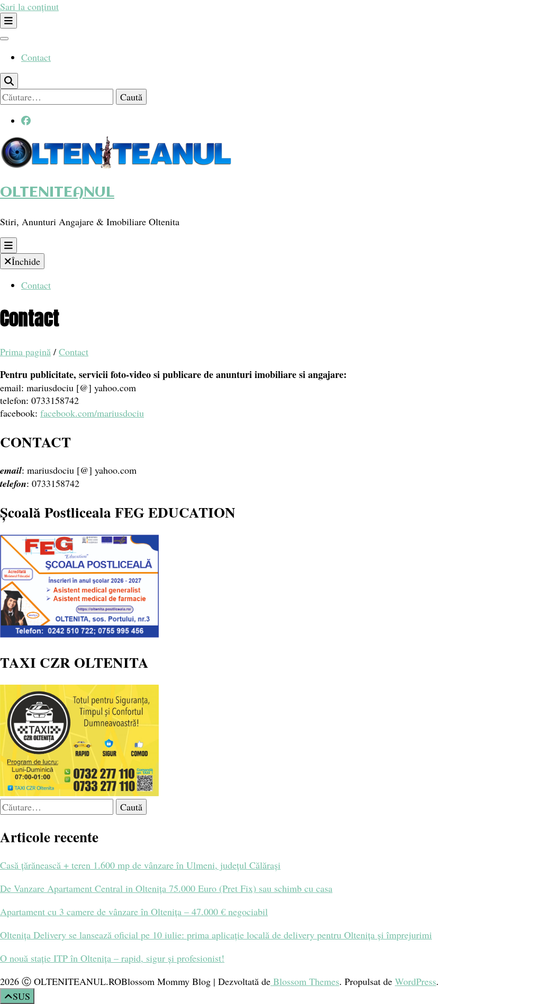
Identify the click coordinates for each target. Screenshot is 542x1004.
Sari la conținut (29, 6)
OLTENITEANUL (57, 192)
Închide (26, 261)
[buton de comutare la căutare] (9, 81)
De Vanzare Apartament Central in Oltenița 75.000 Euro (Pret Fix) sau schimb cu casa (166, 888)
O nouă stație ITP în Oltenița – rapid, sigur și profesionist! (112, 958)
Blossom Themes (304, 981)
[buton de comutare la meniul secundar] (8, 21)
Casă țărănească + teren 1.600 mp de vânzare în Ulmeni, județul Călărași (140, 865)
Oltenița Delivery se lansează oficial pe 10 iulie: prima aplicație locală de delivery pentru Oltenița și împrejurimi (216, 934)
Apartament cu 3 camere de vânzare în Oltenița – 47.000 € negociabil (134, 911)
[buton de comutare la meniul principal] (8, 245)
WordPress (415, 981)
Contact (36, 57)
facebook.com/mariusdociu (92, 413)
